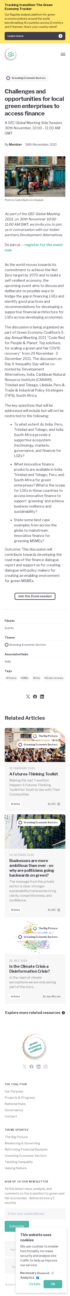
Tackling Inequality (19, 1162)
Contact (11, 1116)
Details (34, 1284)
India (8, 661)
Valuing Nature (16, 1168)
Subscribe (16, 1226)
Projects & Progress (20, 1098)
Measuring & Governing (22, 1143)
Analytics (27, 1277)
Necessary (34, 1273)
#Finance (11, 678)
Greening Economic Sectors (27, 644)
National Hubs (15, 1104)
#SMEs (24, 678)
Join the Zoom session (35, 596)
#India (36, 678)
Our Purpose (14, 1091)
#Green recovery (54, 678)
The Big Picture (16, 1137)
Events (9, 628)
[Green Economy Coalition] (11, 54)
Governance (14, 1110)
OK (53, 1284)
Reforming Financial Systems (26, 1149)
